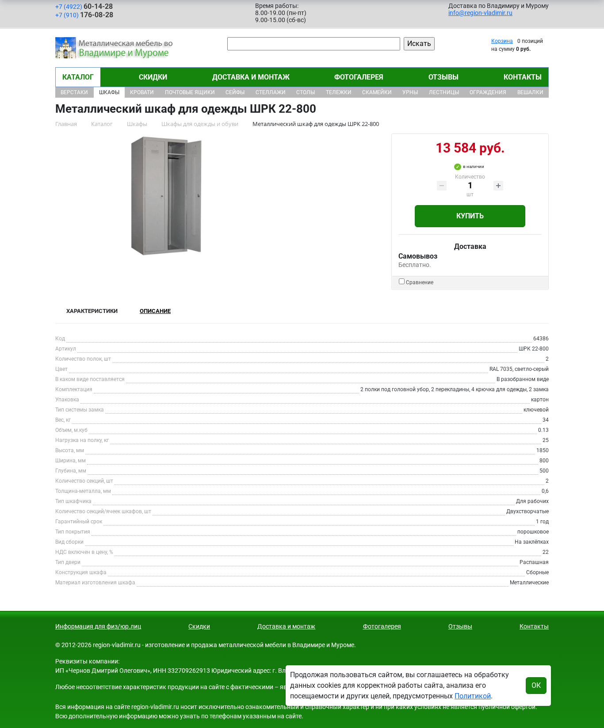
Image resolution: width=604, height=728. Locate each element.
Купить (470, 216)
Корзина (502, 41)
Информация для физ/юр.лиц (98, 626)
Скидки (153, 77)
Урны (410, 92)
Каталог (78, 77)
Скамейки (377, 92)
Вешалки (530, 92)
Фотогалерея (358, 77)
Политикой (473, 696)
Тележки (339, 92)
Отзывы (443, 77)
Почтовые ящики (190, 92)
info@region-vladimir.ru (480, 12)
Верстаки (74, 92)
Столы (305, 92)
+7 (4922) (84, 6)
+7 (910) (84, 15)
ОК (536, 685)
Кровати (142, 92)
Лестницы (444, 92)
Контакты (523, 77)
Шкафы (109, 92)
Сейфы (235, 92)
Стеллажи (271, 92)
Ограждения (488, 92)
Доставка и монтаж (251, 77)
